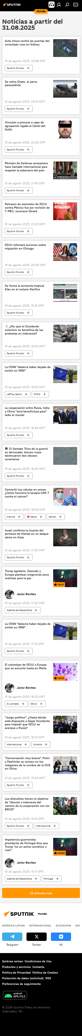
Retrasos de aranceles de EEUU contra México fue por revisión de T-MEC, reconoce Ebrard (27, 207)
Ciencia (11, 516)
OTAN (37, 394)
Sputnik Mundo (15, 68)
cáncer (52, 516)
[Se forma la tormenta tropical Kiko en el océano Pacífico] (65, 293)
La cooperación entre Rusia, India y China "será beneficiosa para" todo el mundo (27, 411)
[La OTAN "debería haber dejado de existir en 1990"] (65, 374)
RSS (48, 978)
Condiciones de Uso (38, 961)
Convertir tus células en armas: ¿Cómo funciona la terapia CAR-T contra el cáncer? (27, 493)
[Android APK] (15, 995)
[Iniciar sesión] (59, 4)
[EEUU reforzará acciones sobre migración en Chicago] (65, 252)
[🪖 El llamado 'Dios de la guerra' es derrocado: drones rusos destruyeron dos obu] (65, 456)
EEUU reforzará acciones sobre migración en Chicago (25, 246)
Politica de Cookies (45, 972)
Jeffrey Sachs (14, 394)
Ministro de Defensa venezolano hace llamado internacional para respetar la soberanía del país (26, 166)
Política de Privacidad (16, 972)
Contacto (38, 967)
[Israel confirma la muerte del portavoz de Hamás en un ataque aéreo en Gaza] (65, 537)
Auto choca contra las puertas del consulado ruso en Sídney (27, 42)
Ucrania (37, 744)
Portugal (48, 878)
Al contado (13, 703)
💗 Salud (32, 516)
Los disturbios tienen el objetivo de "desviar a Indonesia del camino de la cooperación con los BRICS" (27, 804)
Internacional (14, 744)
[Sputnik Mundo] (12, 6)
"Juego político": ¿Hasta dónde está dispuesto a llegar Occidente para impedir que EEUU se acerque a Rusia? (27, 723)
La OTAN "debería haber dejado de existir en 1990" (28, 368)
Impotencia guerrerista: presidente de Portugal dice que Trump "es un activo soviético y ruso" (26, 845)
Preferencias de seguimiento (21, 984)
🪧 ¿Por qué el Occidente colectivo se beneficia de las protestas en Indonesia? (24, 330)
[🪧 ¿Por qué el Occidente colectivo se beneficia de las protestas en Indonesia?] (65, 333)
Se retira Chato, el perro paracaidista (21, 83)
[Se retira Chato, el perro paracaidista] (65, 89)
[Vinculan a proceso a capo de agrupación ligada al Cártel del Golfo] (65, 129)
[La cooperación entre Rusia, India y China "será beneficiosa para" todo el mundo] (65, 415)
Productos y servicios (16, 967)
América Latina (13, 925)
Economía (63, 925)
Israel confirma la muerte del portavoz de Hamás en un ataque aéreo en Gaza (27, 534)
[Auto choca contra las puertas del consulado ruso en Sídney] (65, 48)
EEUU (34, 703)
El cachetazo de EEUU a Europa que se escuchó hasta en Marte (25, 666)
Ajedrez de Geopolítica (19, 610)
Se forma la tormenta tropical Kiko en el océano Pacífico (24, 287)
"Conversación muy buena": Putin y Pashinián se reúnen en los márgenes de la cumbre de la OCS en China (27, 763)
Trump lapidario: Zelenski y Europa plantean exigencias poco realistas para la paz (27, 574)
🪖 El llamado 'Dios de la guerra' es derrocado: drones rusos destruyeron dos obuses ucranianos (26, 454)
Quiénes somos (12, 961)
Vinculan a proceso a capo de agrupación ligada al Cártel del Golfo (25, 126)
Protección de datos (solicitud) (23, 978)
